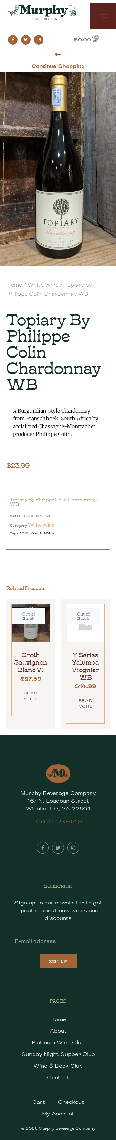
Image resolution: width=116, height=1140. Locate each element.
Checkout (71, 1102)
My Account (58, 1114)
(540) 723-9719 (59, 821)
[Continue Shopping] (58, 54)
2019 (23, 533)
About (58, 1031)
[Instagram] (39, 40)
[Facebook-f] (13, 40)
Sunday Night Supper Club (58, 1054)
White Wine (43, 285)
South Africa (42, 533)
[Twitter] (26, 40)
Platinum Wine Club (58, 1043)
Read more (31, 696)
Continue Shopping (58, 66)
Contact (58, 1077)
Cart (38, 1102)
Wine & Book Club (58, 1066)
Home (14, 285)
